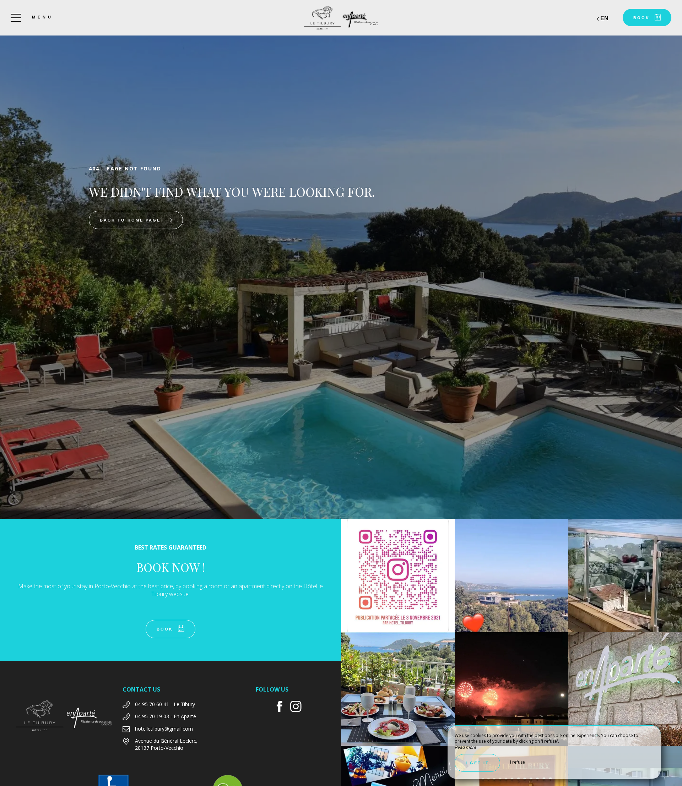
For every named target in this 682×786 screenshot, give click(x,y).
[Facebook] (282, 707)
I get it (477, 763)
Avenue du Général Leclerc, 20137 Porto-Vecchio (166, 744)
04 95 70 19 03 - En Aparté (165, 716)
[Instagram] (298, 707)
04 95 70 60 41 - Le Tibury (165, 704)
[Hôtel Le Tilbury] (341, 18)
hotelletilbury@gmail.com (164, 728)
